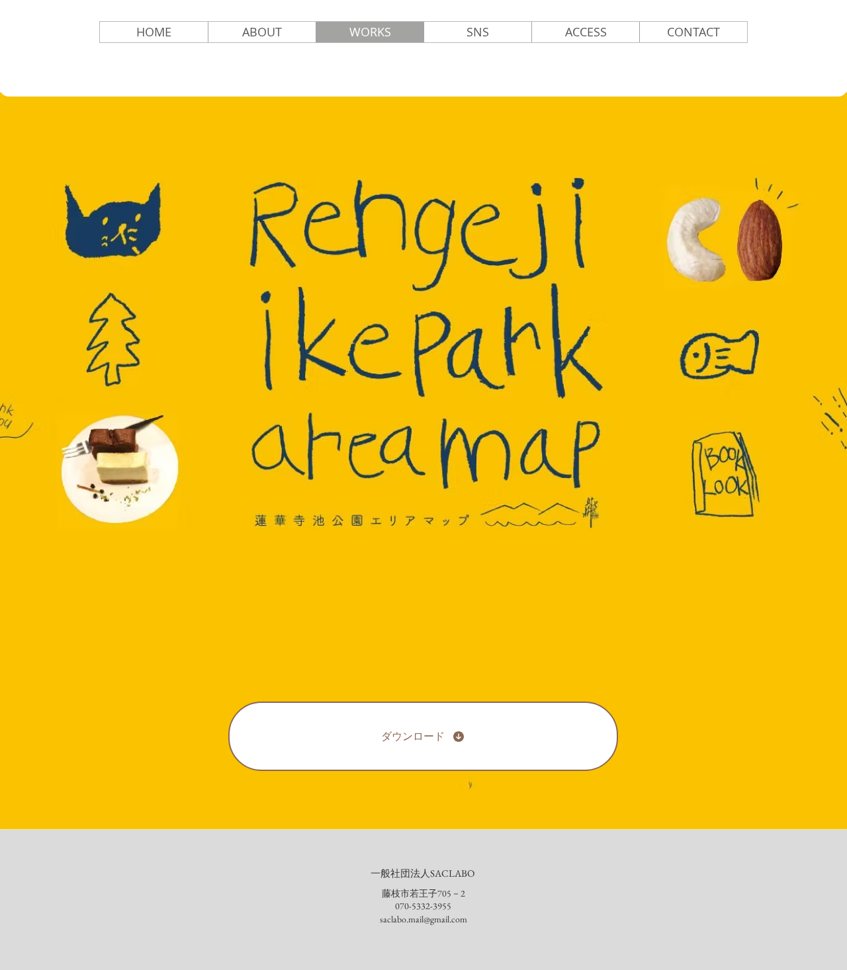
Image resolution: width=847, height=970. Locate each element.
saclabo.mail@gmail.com (423, 919)
